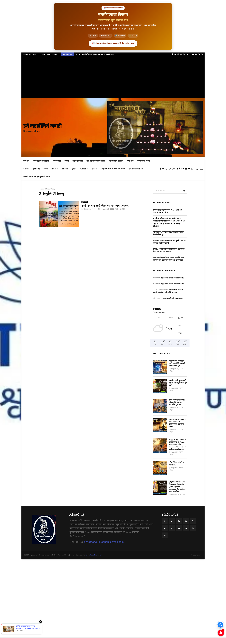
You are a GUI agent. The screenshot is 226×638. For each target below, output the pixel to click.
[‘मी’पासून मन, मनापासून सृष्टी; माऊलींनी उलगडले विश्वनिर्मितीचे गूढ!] (160, 367)
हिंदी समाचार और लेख (136, 169)
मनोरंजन (26, 169)
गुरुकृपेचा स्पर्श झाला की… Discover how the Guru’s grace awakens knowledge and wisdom (177, 486)
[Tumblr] (180, 168)
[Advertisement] (113, 78)
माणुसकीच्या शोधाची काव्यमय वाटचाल (172, 278)
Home (41, 189)
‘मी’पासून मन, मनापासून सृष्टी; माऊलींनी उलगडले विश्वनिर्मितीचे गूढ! (177, 363)
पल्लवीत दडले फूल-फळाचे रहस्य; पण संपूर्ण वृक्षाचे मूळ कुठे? (178, 383)
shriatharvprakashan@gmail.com (104, 541)
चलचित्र (83, 169)
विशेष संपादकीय (78, 161)
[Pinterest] (170, 168)
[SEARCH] (184, 191)
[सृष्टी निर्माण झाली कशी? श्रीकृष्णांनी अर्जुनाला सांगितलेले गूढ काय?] (160, 406)
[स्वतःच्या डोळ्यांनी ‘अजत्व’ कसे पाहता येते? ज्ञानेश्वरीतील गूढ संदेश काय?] (160, 425)
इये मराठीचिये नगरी (42, 126)
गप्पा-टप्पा (130, 161)
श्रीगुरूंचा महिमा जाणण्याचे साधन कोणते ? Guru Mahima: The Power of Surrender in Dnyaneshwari (177, 444)
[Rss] (189, 168)
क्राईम (74, 169)
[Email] (186, 168)
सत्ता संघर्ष (55, 169)
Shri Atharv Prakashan (94, 555)
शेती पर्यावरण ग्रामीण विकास (96, 161)
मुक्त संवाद (36, 169)
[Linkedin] (177, 168)
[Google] (174, 168)
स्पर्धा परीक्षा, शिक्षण (143, 161)
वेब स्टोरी (65, 169)
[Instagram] (167, 168)
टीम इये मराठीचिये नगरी (89, 209)
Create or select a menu (48, 54)
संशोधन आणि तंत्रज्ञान (116, 161)
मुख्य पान (26, 161)
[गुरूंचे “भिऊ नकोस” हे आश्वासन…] (160, 468)
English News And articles (112, 169)
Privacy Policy (195, 555)
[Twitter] (164, 168)
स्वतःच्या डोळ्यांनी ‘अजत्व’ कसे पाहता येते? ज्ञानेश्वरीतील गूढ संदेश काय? (177, 423)
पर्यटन (67, 161)
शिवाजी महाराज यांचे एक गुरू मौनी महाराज (36, 176)
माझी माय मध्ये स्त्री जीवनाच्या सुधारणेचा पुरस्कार (105, 206)
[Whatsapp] (192, 168)
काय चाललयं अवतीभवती (41, 161)
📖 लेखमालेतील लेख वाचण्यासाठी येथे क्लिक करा (113, 43)
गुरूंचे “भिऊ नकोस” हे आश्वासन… (176, 463)
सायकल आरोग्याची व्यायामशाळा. (173, 298)
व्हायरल (94, 169)
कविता (46, 169)
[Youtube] (183, 168)
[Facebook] (161, 168)
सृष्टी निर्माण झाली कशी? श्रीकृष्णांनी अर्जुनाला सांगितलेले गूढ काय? (177, 402)
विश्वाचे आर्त (57, 161)
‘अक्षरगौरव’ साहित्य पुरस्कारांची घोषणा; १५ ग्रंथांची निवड (98, 54)
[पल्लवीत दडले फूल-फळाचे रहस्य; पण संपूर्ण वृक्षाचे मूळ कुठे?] (160, 386)
